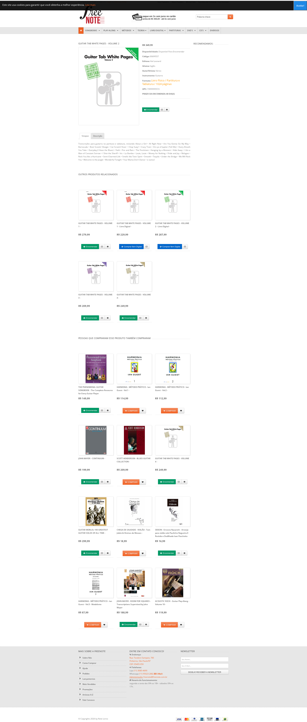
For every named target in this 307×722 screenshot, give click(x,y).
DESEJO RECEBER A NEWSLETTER (204, 672)
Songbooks (91, 30)
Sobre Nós (87, 657)
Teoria (141, 30)
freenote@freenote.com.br (155, 677)
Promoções (87, 689)
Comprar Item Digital (132, 246)
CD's (202, 30)
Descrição (97, 136)
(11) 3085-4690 (140, 670)
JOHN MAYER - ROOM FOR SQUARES (134, 604)
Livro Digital (157, 30)
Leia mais (90, 4)
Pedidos (86, 673)
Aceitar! (300, 5)
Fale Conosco (88, 700)
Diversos (214, 30)
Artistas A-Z (87, 694)
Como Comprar (89, 663)
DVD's (190, 30)
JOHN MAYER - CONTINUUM (91, 458)
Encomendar (151, 109)
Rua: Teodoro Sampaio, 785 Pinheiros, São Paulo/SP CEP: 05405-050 (142, 661)
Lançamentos (88, 679)
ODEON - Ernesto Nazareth (171, 533)
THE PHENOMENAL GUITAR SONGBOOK (95, 390)
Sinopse (85, 136)
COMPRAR (132, 410)
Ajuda (85, 668)
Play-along (109, 30)
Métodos (127, 30)
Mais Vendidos (89, 684)
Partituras (175, 30)
